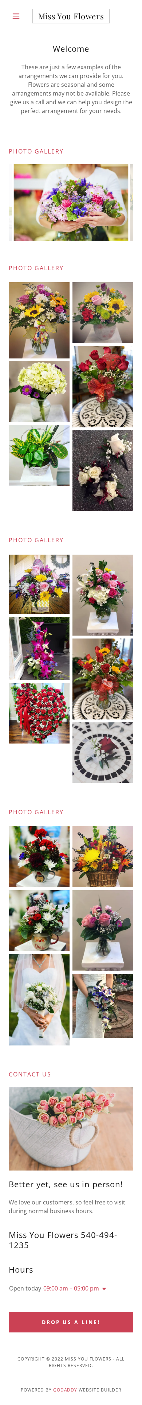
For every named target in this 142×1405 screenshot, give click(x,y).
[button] (18, 16)
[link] (70, 16)
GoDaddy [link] (65, 1390)
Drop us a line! (71, 1322)
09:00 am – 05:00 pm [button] (71, 1288)
